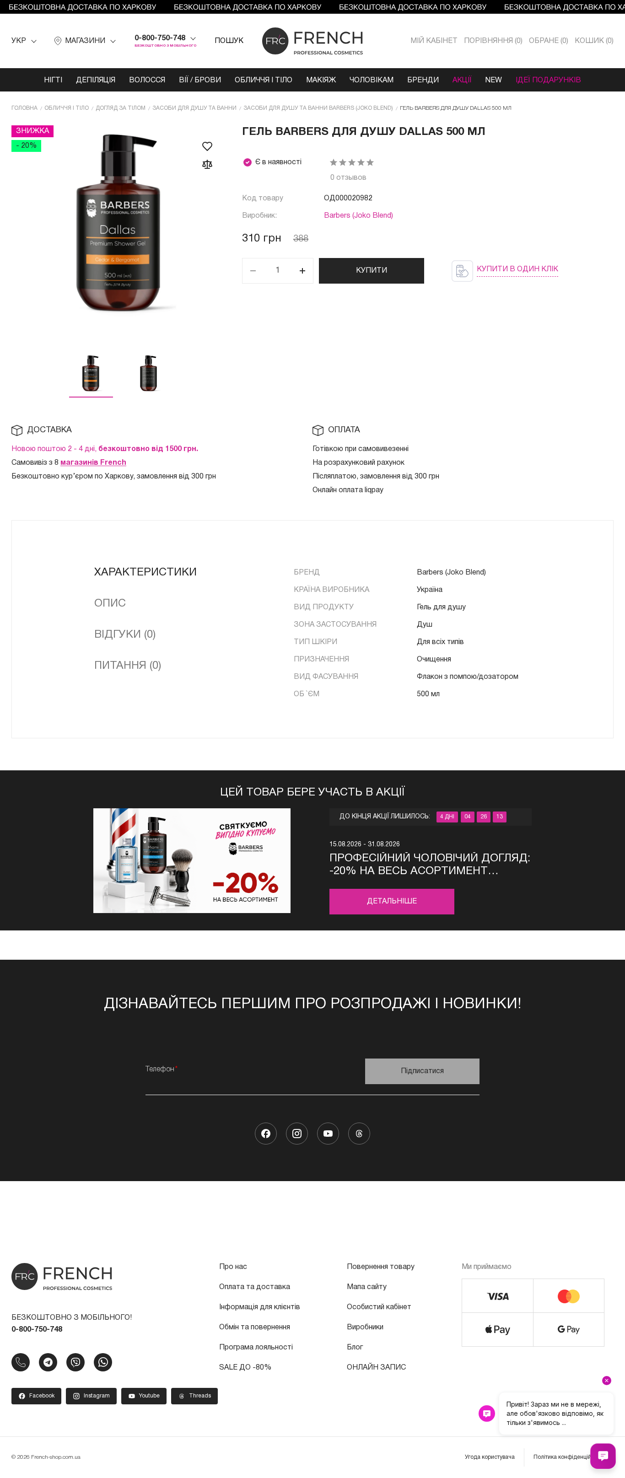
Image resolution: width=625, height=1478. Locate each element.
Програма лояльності (256, 1347)
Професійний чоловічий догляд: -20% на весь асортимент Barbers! (429, 866)
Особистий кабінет (379, 1307)
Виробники (365, 1327)
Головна (24, 108)
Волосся (147, 80)
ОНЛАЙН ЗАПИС (376, 1368)
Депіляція (95, 80)
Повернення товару (381, 1267)
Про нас (233, 1267)
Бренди (423, 80)
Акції (462, 80)
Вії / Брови (200, 80)
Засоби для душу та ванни (194, 108)
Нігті (53, 80)
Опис (110, 604)
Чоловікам (371, 80)
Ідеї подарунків (548, 80)
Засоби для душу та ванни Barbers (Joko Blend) (318, 108)
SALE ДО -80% (245, 1368)
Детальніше (392, 901)
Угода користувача (490, 1457)
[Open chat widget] (603, 1456)
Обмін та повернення (254, 1327)
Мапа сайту (367, 1287)
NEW (493, 80)
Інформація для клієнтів (259, 1307)
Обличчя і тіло (263, 80)
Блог (355, 1347)
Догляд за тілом (120, 108)
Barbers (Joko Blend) (358, 216)
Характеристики (145, 573)
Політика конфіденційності (568, 1457)
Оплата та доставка (254, 1287)
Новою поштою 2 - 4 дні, (104, 449)
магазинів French (93, 463)
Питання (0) (127, 666)
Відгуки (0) (125, 635)
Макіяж (321, 80)
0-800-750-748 (160, 38)
